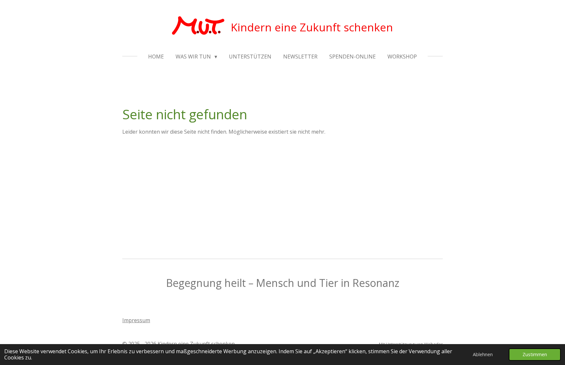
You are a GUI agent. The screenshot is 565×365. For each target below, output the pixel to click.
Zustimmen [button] (534, 354)
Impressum (136, 320)
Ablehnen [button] (483, 354)
